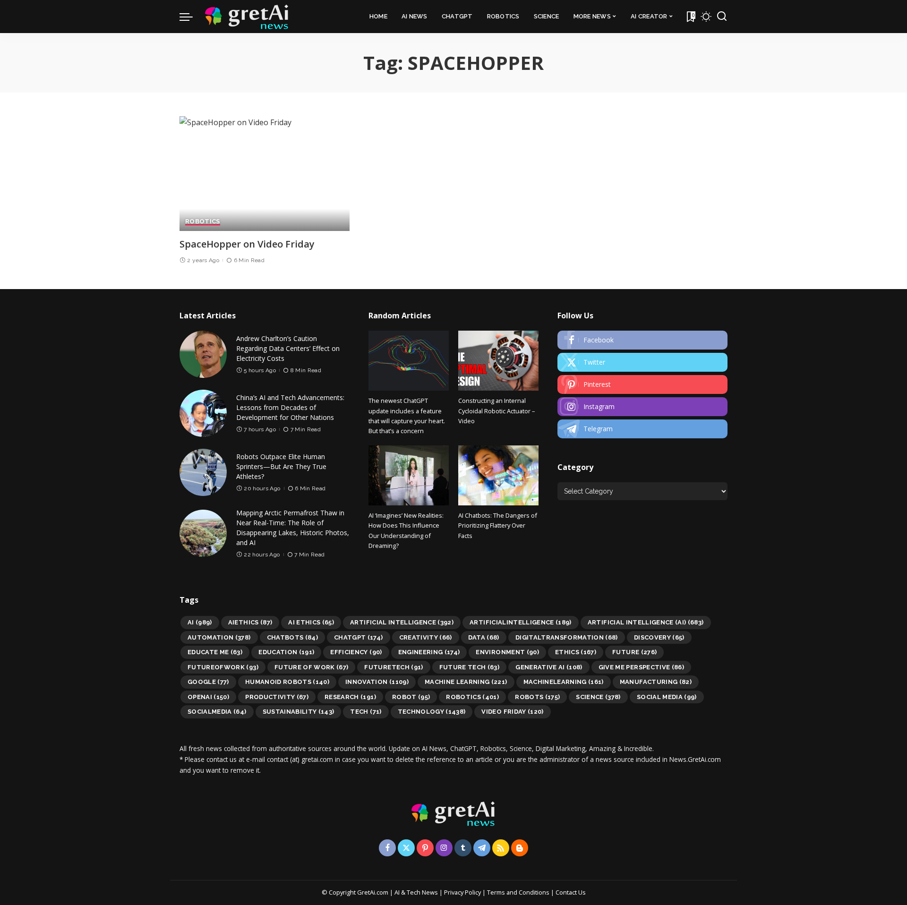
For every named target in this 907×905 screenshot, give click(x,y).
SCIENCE (598, 696)
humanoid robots (287, 681)
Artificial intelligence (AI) (646, 622)
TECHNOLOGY (432, 711)
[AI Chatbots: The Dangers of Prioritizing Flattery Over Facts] (498, 475)
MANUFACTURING (656, 681)
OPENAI (208, 696)
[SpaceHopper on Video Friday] (265, 173)
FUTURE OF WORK (311, 667)
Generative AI (548, 667)
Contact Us (571, 892)
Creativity (425, 637)
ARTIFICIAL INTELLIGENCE (402, 622)
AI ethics (311, 622)
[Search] (721, 16)
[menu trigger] (191, 16)
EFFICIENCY (356, 652)
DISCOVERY (659, 637)
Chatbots (292, 637)
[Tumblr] (462, 847)
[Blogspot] (519, 847)
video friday (512, 711)
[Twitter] (642, 362)
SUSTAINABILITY (298, 711)
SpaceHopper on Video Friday (247, 244)
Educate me (215, 652)
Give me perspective (641, 667)
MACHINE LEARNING (466, 681)
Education (286, 652)
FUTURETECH (393, 667)
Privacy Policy (462, 892)
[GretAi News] (247, 16)
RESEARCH (350, 696)
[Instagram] (642, 406)
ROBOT (411, 696)
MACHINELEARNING (563, 681)
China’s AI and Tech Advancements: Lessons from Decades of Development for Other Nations (290, 407)
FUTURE (634, 652)
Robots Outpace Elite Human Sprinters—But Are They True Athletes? (281, 466)
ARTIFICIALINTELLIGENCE (521, 622)
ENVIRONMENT (507, 652)
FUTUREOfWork (223, 667)
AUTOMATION (219, 637)
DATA (483, 637)
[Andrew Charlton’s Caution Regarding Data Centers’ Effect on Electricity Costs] (203, 354)
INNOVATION (377, 681)
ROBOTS (537, 696)
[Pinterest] (642, 384)
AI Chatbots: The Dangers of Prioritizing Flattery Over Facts (497, 525)
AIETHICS (250, 622)
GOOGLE (208, 681)
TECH (365, 711)
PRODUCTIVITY (276, 696)
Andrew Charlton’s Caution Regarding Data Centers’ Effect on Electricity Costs (288, 348)
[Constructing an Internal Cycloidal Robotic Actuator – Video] (498, 361)
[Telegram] (642, 428)
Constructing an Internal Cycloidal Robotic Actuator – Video (496, 410)
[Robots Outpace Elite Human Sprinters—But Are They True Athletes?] (203, 472)
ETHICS (575, 652)
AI (200, 622)
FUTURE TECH (469, 667)
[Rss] (500, 847)
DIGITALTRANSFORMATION (566, 637)
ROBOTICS (202, 221)
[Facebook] (642, 340)
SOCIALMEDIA (217, 711)
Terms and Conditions (518, 892)
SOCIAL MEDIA (667, 696)
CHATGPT (358, 637)
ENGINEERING (429, 652)
